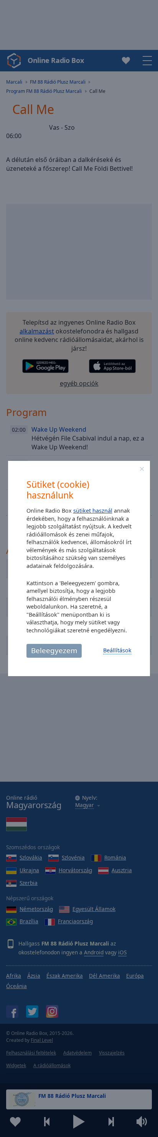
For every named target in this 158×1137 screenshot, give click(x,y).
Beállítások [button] (117, 650)
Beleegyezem (54, 650)
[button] (142, 469)
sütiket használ (92, 510)
